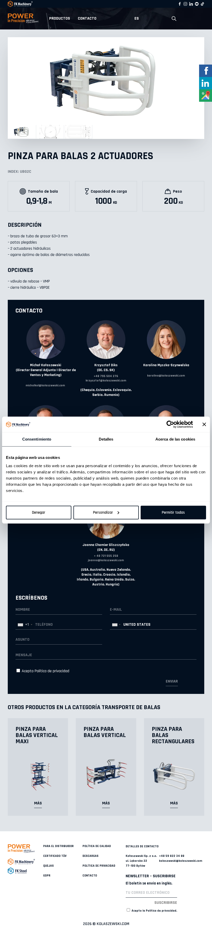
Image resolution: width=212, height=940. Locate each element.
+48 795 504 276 (106, 376)
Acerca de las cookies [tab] (175, 439)
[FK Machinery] (25, 861)
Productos (59, 18)
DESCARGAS (90, 856)
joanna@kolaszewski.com (106, 560)
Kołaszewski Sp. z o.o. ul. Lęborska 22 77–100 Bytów (141, 861)
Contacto (87, 18)
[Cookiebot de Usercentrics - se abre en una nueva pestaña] (170, 424)
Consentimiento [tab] (36, 439)
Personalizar (103, 512)
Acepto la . (154, 911)
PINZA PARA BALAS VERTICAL (105, 732)
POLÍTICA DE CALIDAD (96, 846)
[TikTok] (202, 4)
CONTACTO (89, 876)
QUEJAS (48, 866)
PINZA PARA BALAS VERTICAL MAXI (37, 735)
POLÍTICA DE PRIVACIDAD (98, 866)
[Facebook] (179, 4)
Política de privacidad (52, 671)
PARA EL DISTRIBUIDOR (58, 846)
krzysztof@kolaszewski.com (106, 380)
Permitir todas (173, 512)
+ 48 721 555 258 (106, 556)
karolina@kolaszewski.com (166, 376)
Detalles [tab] (106, 439)
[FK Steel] (25, 870)
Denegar (38, 512)
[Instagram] (185, 4)
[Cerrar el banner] (204, 424)
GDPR (46, 876)
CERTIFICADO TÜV (54, 856)
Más (38, 803)
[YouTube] (197, 4)
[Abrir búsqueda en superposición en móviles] (174, 18)
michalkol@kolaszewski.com (45, 385)
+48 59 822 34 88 (171, 856)
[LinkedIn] (191, 4)
